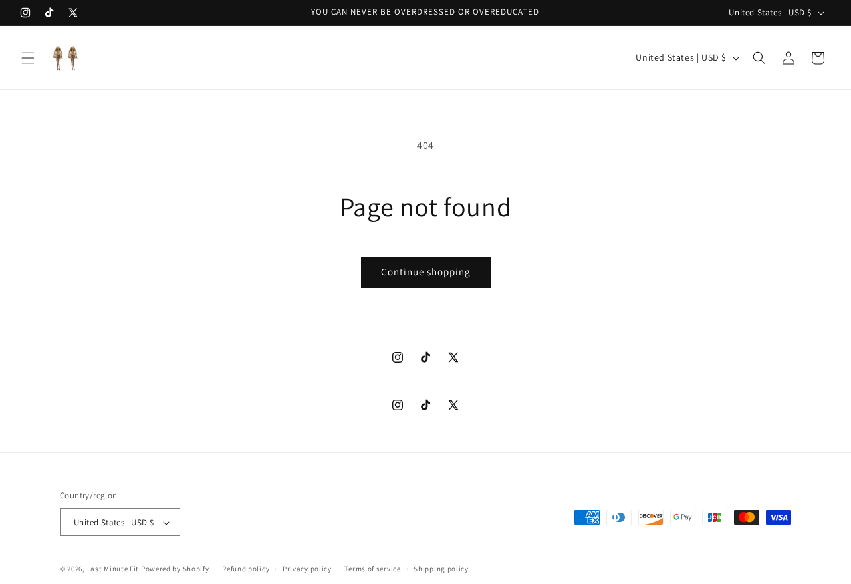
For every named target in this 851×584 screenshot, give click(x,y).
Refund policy (245, 568)
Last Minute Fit (113, 569)
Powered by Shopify (175, 569)
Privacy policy (307, 568)
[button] (28, 58)
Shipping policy (441, 568)
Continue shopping (426, 271)
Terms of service (372, 568)
